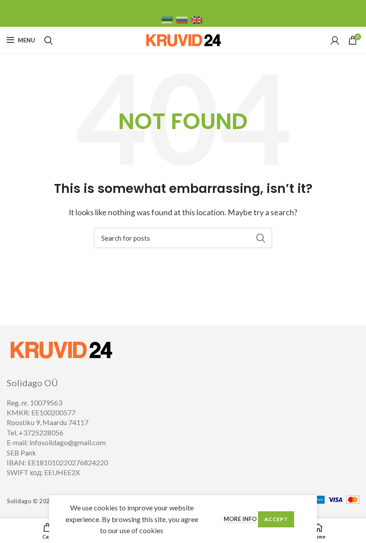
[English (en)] (196, 19)
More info (240, 518)
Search (260, 238)
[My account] (335, 40)
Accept (276, 519)
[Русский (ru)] (181, 19)
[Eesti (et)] (167, 19)
